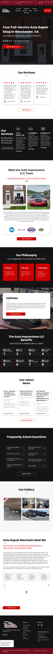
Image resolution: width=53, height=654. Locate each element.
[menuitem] (19, 9)
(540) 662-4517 (7, 2)
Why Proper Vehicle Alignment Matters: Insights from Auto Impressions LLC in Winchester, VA (42, 395)
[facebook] (38, 625)
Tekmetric (6, 651)
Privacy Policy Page (5, 645)
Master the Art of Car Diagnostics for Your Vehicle (26, 393)
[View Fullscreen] (4, 590)
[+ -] (26, 593)
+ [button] (4, 585)
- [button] (4, 587)
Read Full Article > (9, 413)
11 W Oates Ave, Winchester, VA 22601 (43, 637)
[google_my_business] (41, 625)
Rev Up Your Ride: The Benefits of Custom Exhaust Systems (10, 394)
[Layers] (48, 585)
